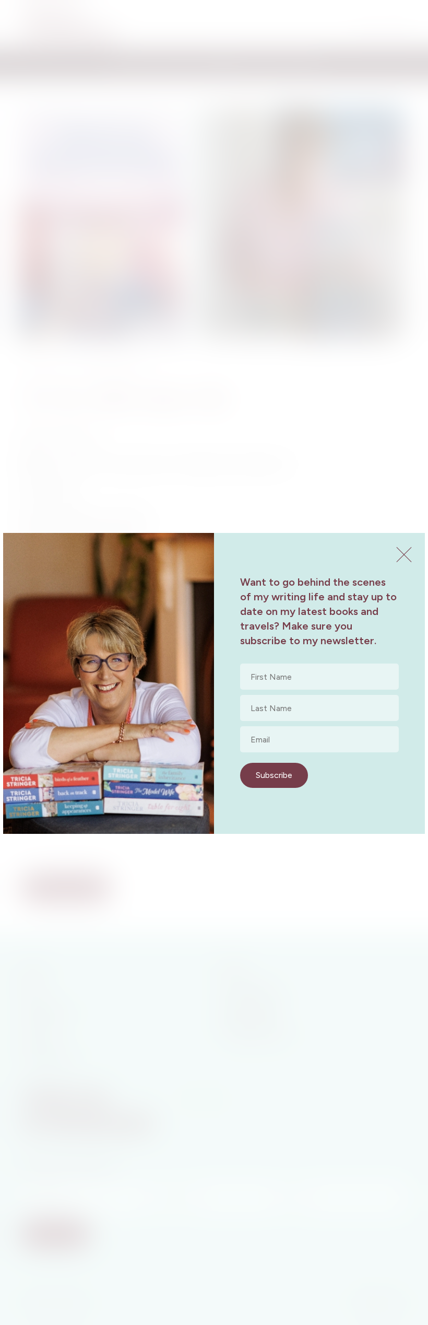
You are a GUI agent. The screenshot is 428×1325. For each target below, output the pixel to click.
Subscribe (274, 775)
